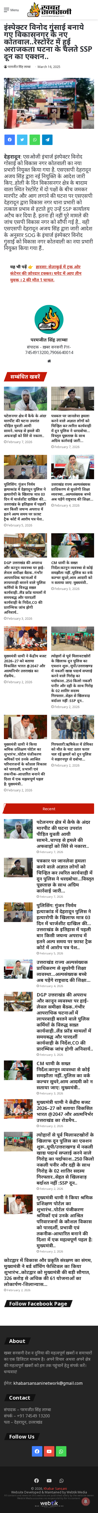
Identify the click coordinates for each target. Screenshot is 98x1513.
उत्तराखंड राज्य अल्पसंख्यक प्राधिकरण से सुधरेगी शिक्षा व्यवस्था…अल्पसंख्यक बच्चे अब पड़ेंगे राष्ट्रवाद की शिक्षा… (72, 492)
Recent (49, 808)
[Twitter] (22, 140)
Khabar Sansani (55, 1488)
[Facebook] (9, 140)
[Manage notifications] (86, 1501)
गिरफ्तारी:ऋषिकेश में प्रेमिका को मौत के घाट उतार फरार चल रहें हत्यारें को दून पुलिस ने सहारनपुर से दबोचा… (72, 752)
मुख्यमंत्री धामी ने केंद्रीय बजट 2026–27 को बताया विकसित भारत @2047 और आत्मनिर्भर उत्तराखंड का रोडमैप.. (25, 665)
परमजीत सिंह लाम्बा (19, 67)
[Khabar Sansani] (49, 9)
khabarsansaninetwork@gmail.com (48, 1383)
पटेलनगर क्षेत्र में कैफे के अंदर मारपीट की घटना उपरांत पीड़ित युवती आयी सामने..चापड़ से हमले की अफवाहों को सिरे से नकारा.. (25, 425)
